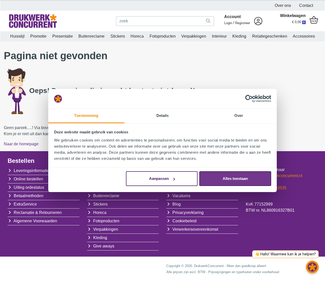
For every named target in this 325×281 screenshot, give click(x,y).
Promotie (38, 36)
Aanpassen (159, 178)
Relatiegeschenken (269, 36)
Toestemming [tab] (86, 115)
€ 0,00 (298, 22)
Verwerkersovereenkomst (195, 229)
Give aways (103, 246)
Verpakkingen (193, 36)
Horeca (137, 36)
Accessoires (304, 36)
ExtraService (25, 204)
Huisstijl (17, 36)
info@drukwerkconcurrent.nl (277, 176)
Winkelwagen (293, 15)
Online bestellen (28, 179)
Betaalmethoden (28, 196)
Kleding (239, 36)
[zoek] (208, 21)
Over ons (283, 5)
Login (228, 23)
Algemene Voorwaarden (35, 221)
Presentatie (62, 36)
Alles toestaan (235, 178)
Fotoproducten (163, 36)
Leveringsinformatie (31, 170)
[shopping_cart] (314, 20)
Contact (306, 5)
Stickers (117, 36)
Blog (176, 204)
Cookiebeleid (184, 221)
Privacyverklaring (188, 212)
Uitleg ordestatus (29, 187)
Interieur (219, 36)
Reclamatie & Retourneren (38, 212)
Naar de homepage (21, 144)
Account (232, 16)
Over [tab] (238, 115)
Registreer (242, 23)
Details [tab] (162, 115)
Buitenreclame (91, 36)
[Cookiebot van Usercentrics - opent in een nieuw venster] (249, 99)
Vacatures (181, 196)
